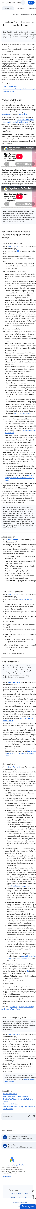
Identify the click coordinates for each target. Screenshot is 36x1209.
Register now (7, 1176)
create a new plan (26, 599)
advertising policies (23, 958)
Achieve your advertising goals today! (12, 1165)
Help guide (29, 1206)
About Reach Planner (10, 1094)
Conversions (23, 114)
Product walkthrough (10, 86)
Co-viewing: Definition (10, 1104)
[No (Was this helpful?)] (34, 1116)
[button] (3, 2)
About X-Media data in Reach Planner (15, 1096)
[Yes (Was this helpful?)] (29, 1116)
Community (20, 8)
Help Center (8, 8)
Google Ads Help (13, 2)
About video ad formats (22, 413)
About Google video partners (20, 886)
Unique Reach (6, 114)
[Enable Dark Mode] (33, 1191)
